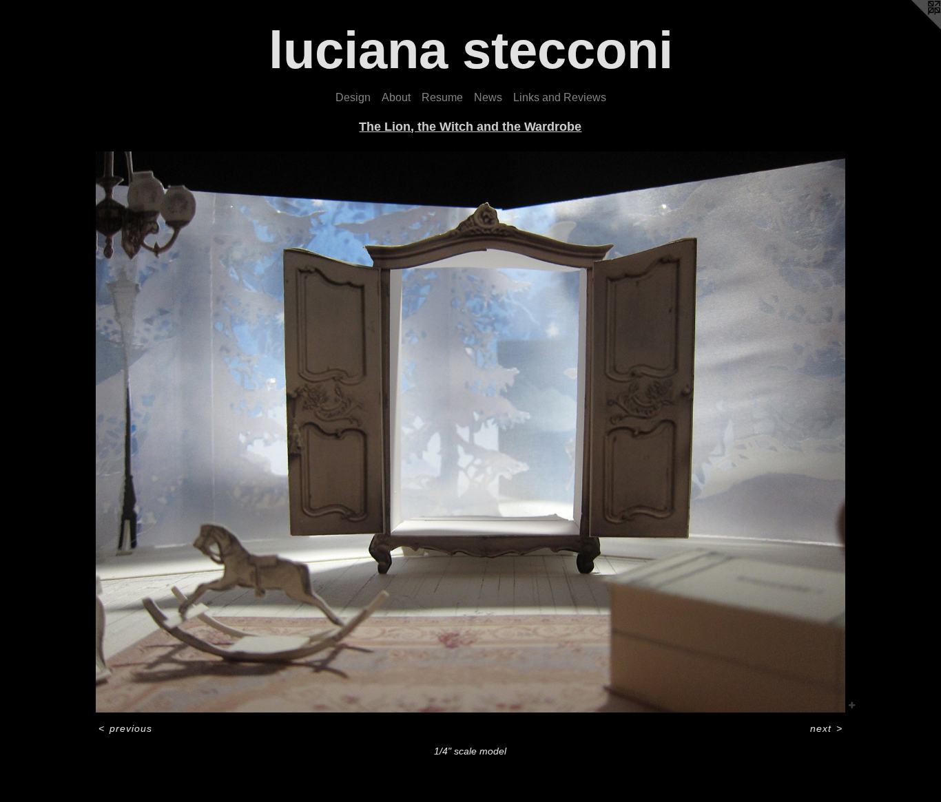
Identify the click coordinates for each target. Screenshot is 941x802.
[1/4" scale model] (470, 432)
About (396, 97)
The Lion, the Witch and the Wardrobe (470, 127)
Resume (442, 97)
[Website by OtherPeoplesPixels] (913, 27)
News (488, 97)
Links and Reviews (559, 97)
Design (353, 97)
